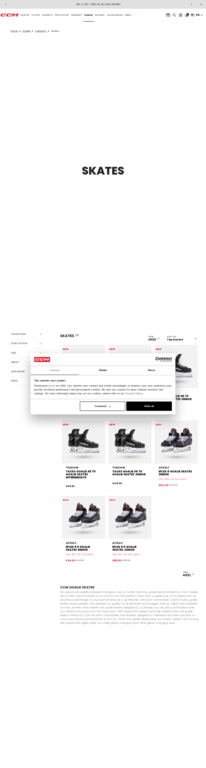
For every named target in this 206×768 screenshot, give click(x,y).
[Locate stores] (168, 15)
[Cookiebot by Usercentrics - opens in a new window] (158, 359)
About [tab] (151, 370)
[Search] (174, 15)
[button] (24, 15)
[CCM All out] (9, 15)
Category (40, 31)
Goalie (26, 31)
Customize (101, 406)
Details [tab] (103, 370)
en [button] (198, 15)
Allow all (149, 406)
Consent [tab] (55, 370)
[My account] (181, 15)
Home (14, 31)
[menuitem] (24, 15)
